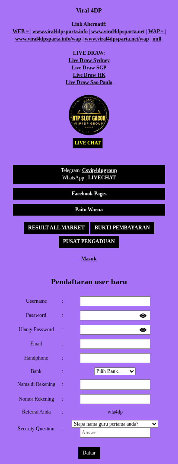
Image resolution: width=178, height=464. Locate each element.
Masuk (89, 259)
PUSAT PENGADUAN (89, 241)
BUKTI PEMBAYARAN (122, 228)
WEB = (21, 31)
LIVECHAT (102, 178)
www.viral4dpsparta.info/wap (48, 39)
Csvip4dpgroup (99, 170)
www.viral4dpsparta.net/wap (117, 39)
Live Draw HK (89, 75)
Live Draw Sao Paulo (89, 82)
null (157, 39)
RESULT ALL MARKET (56, 228)
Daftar (89, 453)
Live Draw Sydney (89, 60)
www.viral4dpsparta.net (118, 31)
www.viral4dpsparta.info (60, 31)
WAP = (156, 31)
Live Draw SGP (89, 68)
